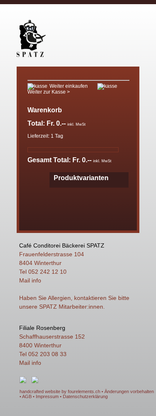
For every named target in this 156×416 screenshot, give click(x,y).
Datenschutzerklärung (85, 396)
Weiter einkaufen (69, 86)
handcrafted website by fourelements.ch (60, 391)
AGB (27, 396)
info (36, 280)
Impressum (47, 396)
